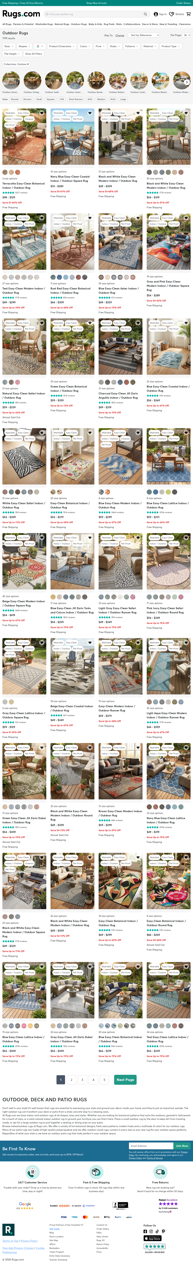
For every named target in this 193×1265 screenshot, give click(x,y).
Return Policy (102, 1244)
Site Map (53, 1240)
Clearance (185, 24)
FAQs (98, 1232)
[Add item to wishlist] (41, 113)
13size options (106, 806)
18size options (58, 701)
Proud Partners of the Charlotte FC (66, 1225)
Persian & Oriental (23, 24)
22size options (58, 806)
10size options (58, 171)
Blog (51, 1232)
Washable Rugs (44, 24)
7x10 (62, 99)
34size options (155, 1032)
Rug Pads (109, 24)
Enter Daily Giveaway (59, 1255)
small (39, 99)
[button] (9, 46)
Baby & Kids (95, 24)
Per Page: (176, 35)
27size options (10, 283)
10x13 (112, 99)
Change (119, 35)
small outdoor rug (133, 1118)
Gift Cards (54, 1229)
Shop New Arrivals (96, 3)
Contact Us (101, 1225)
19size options (155, 276)
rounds (14, 99)
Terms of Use (10, 1241)
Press (99, 1252)
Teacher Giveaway (58, 1259)
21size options (106, 171)
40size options (10, 596)
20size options (155, 178)
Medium (101, 99)
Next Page (125, 1080)
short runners (76, 99)
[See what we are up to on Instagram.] (151, 1231)
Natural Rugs (62, 24)
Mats (119, 24)
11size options (58, 283)
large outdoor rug (33, 1122)
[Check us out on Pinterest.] (163, 1231)
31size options (106, 388)
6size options (9, 708)
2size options (9, 178)
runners (27, 99)
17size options (58, 603)
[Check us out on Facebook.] (145, 1231)
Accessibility (102, 1248)
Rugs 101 (100, 1240)
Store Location (56, 1236)
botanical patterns (129, 1115)
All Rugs (6, 24)
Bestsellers (54, 1248)
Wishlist (179, 14)
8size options (106, 498)
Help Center (102, 1236)
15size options (10, 498)
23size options (155, 381)
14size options (106, 915)
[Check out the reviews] (155, 1248)
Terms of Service (155, 1158)
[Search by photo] (47, 13)
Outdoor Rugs (79, 24)
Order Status (183, 3)
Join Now (182, 1146)
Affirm (52, 1244)
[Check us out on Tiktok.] (157, 1231)
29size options (107, 283)
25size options (155, 708)
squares (51, 99)
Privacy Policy (135, 1158)
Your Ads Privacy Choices (17, 1248)
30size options (59, 381)
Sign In (163, 14)
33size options (107, 603)
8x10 (90, 99)
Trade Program (56, 1252)
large (123, 99)
